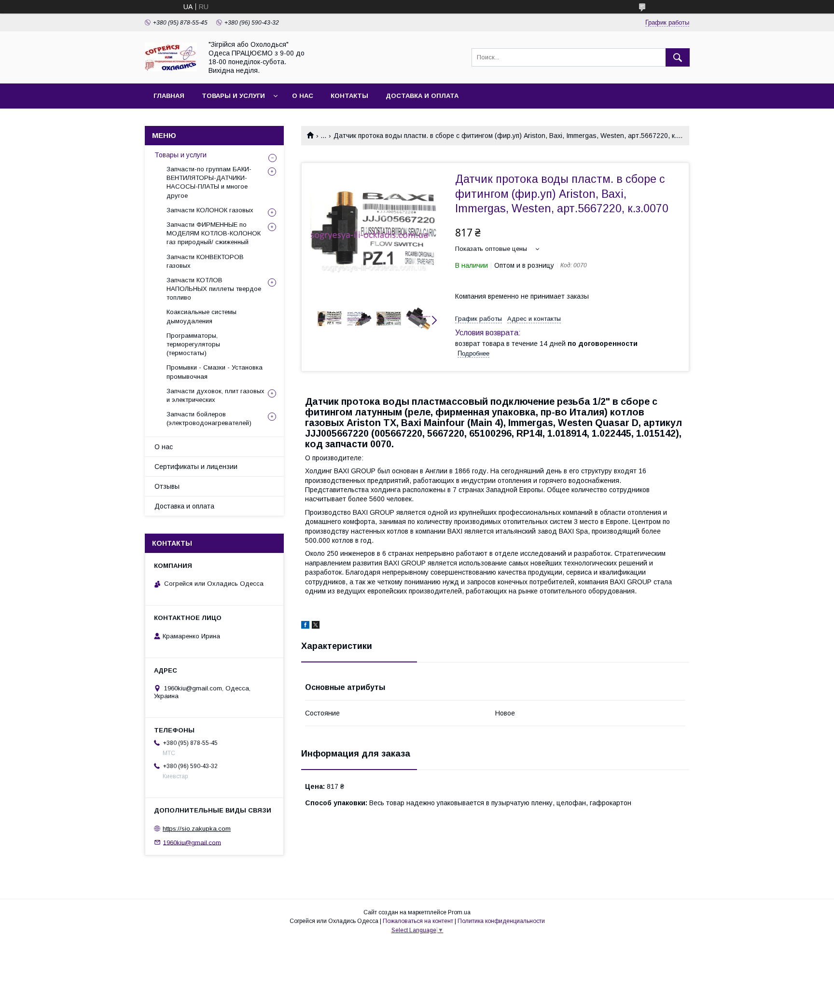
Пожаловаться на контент (418, 921)
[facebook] (305, 626)
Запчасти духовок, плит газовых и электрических (215, 395)
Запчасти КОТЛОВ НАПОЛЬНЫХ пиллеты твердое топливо (214, 288)
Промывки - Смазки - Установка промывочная (215, 372)
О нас (302, 95)
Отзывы (167, 486)
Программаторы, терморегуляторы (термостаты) (193, 344)
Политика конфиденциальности (501, 921)
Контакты (349, 95)
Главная (168, 95)
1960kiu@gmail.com (192, 842)
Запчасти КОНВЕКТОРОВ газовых (205, 261)
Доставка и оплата (422, 95)
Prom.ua (459, 912)
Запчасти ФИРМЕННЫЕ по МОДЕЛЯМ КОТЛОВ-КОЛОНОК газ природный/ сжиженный (214, 233)
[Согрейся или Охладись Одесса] (171, 69)
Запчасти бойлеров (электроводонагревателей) (209, 419)
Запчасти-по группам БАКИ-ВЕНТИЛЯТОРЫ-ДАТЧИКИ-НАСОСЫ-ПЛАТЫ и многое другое (209, 182)
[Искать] (678, 57)
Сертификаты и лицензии (195, 466)
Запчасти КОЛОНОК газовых (210, 210)
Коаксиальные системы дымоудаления (201, 316)
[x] (316, 626)
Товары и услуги (233, 95)
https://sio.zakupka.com (197, 828)
